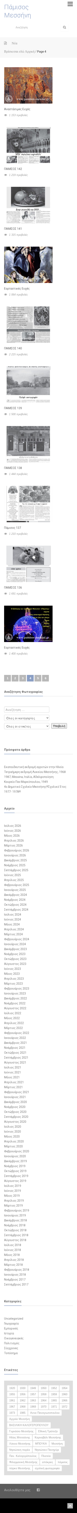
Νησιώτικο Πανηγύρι (47, 1449)
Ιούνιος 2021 (12, 1072)
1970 (43, 1406)
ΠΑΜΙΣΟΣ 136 (13, 587)
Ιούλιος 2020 (12, 1126)
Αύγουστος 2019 (15, 1181)
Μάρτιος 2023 (13, 983)
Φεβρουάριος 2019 (16, 1210)
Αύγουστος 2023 (15, 964)
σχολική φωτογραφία (47, 1468)
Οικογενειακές (14, 1338)
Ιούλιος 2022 (12, 1013)
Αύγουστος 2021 (15, 1062)
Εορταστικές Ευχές (17, 288)
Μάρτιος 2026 (13, 845)
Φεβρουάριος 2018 (16, 1269)
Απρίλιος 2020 (14, 1141)
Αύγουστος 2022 (15, 1008)
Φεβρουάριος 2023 (16, 988)
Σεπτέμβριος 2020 (16, 1116)
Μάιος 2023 (12, 973)
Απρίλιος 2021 (14, 1082)
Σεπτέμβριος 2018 (16, 1235)
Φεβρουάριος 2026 (16, 850)
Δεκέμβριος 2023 (15, 949)
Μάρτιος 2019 (13, 1205)
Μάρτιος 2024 (13, 934)
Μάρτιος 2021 (13, 1087)
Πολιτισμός (12, 1343)
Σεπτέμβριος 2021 (16, 1057)
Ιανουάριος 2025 (15, 890)
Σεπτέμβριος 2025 (16, 870)
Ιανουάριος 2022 (15, 1037)
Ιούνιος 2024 (12, 919)
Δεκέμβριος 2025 (15, 860)
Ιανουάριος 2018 (15, 1274)
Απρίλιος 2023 (14, 978)
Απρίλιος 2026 (14, 840)
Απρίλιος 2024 (14, 929)
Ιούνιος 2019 (12, 1190)
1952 (54, 1388)
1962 (22, 1400)
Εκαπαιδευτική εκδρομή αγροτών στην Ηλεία (33, 767)
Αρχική (29, 51)
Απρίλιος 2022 (14, 1023)
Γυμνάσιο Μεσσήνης (21, 1431)
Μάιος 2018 (12, 1255)
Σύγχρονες (11, 1348)
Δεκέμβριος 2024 (15, 894)
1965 (54, 1400)
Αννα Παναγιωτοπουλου (45, 1412)
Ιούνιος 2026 (12, 830)
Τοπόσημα (11, 1353)
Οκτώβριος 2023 (15, 959)
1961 (12, 1400)
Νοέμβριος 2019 (14, 1166)
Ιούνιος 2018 (12, 1250)
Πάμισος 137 (12, 527)
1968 (22, 1406)
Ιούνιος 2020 (12, 1131)
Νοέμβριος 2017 (14, 1279)
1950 (43, 1388)
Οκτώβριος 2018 (15, 1230)
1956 (22, 1394)
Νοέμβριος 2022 (14, 1003)
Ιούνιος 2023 (12, 968)
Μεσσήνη (57, 1443)
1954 (64, 1388)
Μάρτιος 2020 (13, 1146)
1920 (12, 1388)
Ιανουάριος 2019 (15, 1215)
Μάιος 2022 (12, 1018)
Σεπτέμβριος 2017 (16, 1284)
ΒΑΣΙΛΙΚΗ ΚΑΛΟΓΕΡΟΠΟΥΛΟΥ (29, 1425)
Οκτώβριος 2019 (15, 1171)
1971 (54, 1406)
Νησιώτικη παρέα (19, 1449)
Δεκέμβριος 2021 (15, 1042)
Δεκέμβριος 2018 (15, 1220)
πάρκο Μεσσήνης (19, 1468)
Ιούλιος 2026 (12, 825)
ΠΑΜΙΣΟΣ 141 (13, 228)
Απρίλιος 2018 (14, 1259)
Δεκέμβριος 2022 (15, 998)
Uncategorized (13, 1318)
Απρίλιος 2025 (14, 880)
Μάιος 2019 (12, 1195)
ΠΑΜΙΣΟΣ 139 (13, 408)
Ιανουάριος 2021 (15, 1097)
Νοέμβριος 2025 (14, 865)
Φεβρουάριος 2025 (16, 885)
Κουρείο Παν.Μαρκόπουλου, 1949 (26, 781)
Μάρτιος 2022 (13, 1028)
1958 (43, 1394)
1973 (12, 1412)
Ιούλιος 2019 (12, 1185)
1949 (33, 1388)
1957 (33, 1394)
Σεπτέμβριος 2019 (16, 1176)
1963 (33, 1400)
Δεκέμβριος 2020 (15, 1102)
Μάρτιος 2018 (13, 1264)
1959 (54, 1394)
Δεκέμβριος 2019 (15, 1161)
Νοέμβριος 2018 (14, 1225)
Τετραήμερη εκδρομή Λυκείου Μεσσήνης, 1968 (35, 772)
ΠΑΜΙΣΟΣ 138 (13, 468)
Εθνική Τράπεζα (48, 1431)
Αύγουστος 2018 (15, 1240)
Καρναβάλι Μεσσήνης (48, 1437)
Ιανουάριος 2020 (15, 1156)
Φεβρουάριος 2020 (16, 1151)
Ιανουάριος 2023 (15, 993)
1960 (64, 1394)
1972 (64, 1406)
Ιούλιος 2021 (12, 1067)
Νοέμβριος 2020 (14, 1107)
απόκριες (47, 1462)
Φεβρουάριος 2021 (16, 1092)
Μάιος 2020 (12, 1136)
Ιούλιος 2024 (12, 914)
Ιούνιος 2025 (12, 875)
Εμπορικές (11, 1328)
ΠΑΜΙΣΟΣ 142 (13, 169)
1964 (43, 1400)
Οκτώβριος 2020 (15, 1111)
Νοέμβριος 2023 (14, 954)
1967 (12, 1406)
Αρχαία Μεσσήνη (19, 1419)
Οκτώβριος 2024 (15, 904)
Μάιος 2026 (12, 835)
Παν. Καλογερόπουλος (23, 1456)
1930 (22, 1388)
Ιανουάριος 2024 (15, 944)
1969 (33, 1406)
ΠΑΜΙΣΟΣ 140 (13, 348)
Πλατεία (46, 1456)
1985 (22, 1412)
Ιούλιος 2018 (12, 1245)
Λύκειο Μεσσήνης (19, 1443)
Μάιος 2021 (12, 1077)
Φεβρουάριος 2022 (16, 1033)
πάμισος (63, 1462)
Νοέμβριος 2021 (14, 1047)
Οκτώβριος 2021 (15, 1052)
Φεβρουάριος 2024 (16, 939)
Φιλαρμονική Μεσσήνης (23, 1462)
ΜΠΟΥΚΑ (41, 1443)
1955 (12, 1394)
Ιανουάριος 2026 (15, 855)
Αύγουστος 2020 (15, 1121)
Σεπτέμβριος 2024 (16, 909)
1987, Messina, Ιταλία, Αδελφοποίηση (29, 776)
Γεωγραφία (11, 1323)
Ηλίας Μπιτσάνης (19, 1437)
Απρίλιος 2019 (14, 1200)
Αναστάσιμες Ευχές (17, 109)
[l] (64, 27)
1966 (64, 1400)
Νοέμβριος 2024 (14, 899)
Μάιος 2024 (12, 924)
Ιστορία (9, 1333)
